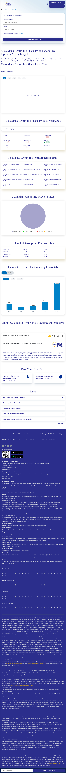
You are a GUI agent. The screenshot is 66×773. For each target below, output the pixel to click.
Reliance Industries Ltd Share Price (11, 521)
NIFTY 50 (4, 496)
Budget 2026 (5, 538)
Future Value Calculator (15, 507)
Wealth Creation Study (28, 557)
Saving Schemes (24, 551)
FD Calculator (14, 502)
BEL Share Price (26, 521)
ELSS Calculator (48, 507)
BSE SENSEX (11, 496)
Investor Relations (34, 555)
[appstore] (17, 452)
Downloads (27, 561)
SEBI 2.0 (39, 561)
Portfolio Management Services (21, 486)
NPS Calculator (35, 509)
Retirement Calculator (52, 502)
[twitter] (6, 446)
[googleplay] (17, 456)
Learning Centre (17, 525)
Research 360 (6, 513)
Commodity (11, 540)
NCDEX (12, 555)
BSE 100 (4, 498)
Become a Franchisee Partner (21, 530)
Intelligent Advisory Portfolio (40, 483)
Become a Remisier (49, 530)
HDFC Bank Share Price (8, 517)
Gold (3, 540)
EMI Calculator (43, 504)
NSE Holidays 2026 (7, 544)
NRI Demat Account (25, 483)
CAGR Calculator (19, 504)
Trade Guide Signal (16, 513)
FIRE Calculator (59, 509)
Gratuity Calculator (28, 507)
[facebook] (3, 446)
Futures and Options (28, 492)
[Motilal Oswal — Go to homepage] (8, 4)
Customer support (25, 534)
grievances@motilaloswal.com (14, 663)
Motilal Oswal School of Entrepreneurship (34, 525)
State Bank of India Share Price (37, 517)
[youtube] (8, 446)
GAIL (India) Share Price (53, 517)
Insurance (9, 488)
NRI (6, 540)
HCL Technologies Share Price (37, 519)
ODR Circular (45, 561)
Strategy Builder (34, 513)
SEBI (9, 555)
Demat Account (22, 538)
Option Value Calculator (47, 509)
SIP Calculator (6, 502)
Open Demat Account (56, 2)
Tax (3, 551)
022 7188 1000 (6, 478)
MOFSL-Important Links (21, 555)
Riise (28, 513)
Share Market (5, 492)
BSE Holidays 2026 (18, 544)
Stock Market (13, 538)
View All (60, 423)
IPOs (41, 538)
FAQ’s (10, 534)
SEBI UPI (56, 6)
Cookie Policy (50, 555)
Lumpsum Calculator (8, 504)
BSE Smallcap (25, 496)
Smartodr (33, 561)
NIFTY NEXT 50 (41, 496)
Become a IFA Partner (37, 530)
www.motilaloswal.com (55, 763)
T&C (22, 33)
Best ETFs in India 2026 (14, 546)
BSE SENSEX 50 (11, 498)
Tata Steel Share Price (22, 517)
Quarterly (10, 272)
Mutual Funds (15, 483)
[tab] (4, 78)
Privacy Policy (54, 561)
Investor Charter (6, 561)
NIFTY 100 (58, 496)
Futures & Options (33, 538)
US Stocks (51, 483)
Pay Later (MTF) (44, 486)
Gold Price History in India (31, 544)
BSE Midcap (33, 496)
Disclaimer (43, 555)
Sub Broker (60, 538)
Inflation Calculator (24, 509)
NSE (6, 555)
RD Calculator (23, 502)
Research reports (7, 525)
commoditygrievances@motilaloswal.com (21, 685)
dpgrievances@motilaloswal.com (36, 663)
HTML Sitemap (12, 563)
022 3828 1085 (6, 470)
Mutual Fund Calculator (31, 504)
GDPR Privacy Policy (17, 561)
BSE (3, 555)
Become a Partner (7, 530)
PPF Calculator (39, 507)
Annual (4, 272)
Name (5, 27)
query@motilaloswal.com (9, 468)
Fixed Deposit (35, 486)
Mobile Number (8, 20)
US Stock (53, 538)
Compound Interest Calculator (36, 502)
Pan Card (7, 551)
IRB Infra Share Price (22, 519)
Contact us (5, 534)
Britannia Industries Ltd (52, 519)
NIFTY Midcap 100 (50, 496)
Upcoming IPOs (6, 483)
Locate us (16, 534)
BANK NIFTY (18, 496)
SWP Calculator (52, 504)
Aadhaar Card (15, 551)
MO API (24, 513)
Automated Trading (40, 540)
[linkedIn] (11, 446)
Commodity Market (15, 492)
